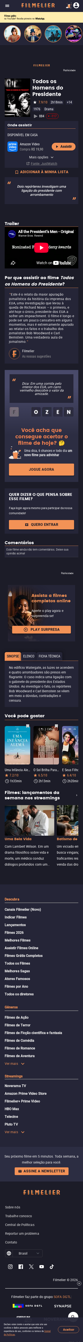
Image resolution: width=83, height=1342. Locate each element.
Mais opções (39, 157)
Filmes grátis (10, 16)
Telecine (11, 1117)
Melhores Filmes (17, 940)
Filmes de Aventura (20, 1056)
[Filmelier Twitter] (31, 1267)
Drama (48, 109)
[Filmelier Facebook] (21, 1267)
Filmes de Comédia (19, 1041)
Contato (11, 1242)
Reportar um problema (22, 1233)
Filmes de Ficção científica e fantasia (33, 1033)
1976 (36, 109)
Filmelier (28, 351)
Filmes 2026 (14, 933)
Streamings (14, 1076)
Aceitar (68, 1329)
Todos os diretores (19, 994)
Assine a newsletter (44, 1171)
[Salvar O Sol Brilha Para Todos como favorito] (56, 725)
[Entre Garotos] (53, 33)
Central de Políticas (19, 1224)
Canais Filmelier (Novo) (23, 909)
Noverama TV (15, 1086)
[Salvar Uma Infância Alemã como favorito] (27, 725)
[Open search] (73, 1317)
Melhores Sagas (17, 971)
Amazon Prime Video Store (26, 1094)
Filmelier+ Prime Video (22, 1101)
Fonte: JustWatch (44, 163)
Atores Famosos (17, 979)
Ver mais (11, 1063)
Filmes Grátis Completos (24, 956)
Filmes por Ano (16, 986)
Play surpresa (45, 630)
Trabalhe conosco (18, 1216)
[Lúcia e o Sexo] (12, 33)
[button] (37, 1253)
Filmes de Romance (20, 1048)
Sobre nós (12, 1207)
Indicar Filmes (16, 917)
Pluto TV (11, 1124)
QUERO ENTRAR (44, 525)
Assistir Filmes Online (21, 948)
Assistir (66, 146)
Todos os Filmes (17, 963)
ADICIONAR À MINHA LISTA (44, 172)
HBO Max (12, 1109)
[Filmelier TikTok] (52, 1267)
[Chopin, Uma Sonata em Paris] (32, 33)
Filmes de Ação (17, 1017)
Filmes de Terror (17, 1025)
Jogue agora (41, 469)
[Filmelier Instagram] (10, 1267)
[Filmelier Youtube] (41, 1267)
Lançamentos (15, 925)
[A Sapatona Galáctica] (73, 33)
